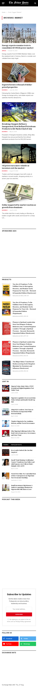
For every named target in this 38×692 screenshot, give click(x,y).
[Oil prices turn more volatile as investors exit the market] (19, 153)
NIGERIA (5, 444)
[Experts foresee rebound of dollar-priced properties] (19, 72)
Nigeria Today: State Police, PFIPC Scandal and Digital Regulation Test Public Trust (22, 388)
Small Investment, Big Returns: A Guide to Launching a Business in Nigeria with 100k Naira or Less (21, 487)
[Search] (35, 3)
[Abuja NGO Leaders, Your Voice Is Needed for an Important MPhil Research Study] (5, 411)
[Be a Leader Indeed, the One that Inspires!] (5, 452)
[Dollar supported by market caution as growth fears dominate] (19, 193)
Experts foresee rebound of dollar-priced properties (17, 86)
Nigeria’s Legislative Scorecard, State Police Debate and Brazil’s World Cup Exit (23, 400)
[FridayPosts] (19, 3)
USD (13, 685)
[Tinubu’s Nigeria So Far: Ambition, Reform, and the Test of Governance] (5, 423)
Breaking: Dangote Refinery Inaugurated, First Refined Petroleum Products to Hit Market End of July (19, 126)
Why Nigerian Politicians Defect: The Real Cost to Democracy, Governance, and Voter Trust (23, 433)
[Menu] (3, 3)
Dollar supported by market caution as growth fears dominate (19, 206)
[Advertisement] (19, 254)
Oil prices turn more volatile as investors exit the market (15, 167)
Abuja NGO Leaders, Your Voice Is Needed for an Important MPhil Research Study (22, 411)
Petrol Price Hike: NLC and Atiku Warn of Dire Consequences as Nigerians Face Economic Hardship (23, 476)
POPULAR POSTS (16, 444)
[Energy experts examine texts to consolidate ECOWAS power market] (19, 33)
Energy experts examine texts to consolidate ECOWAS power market (17, 46)
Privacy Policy (20, 621)
